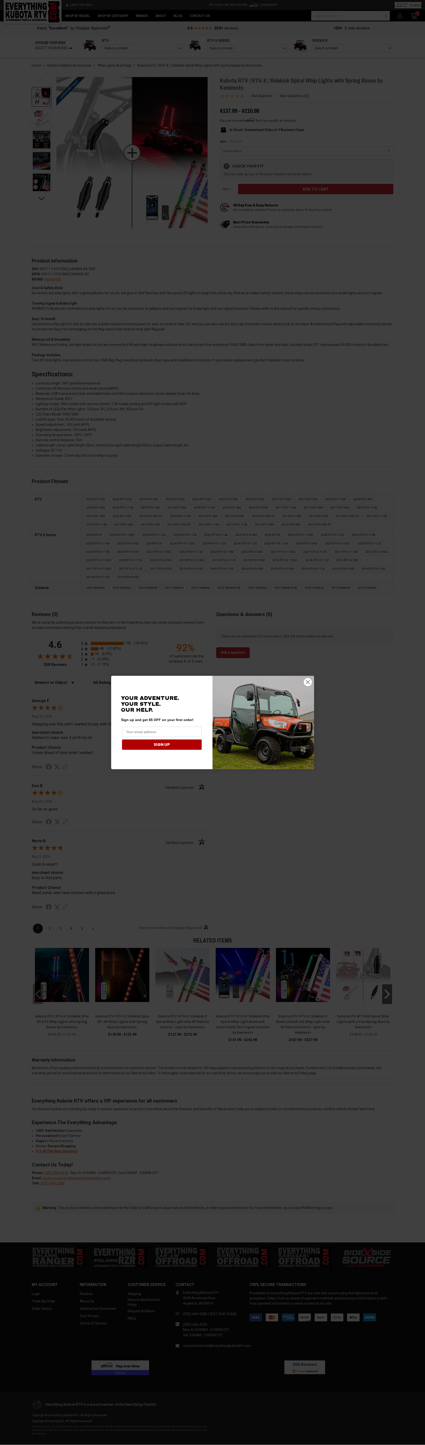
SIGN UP (162, 744)
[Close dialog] (308, 682)
